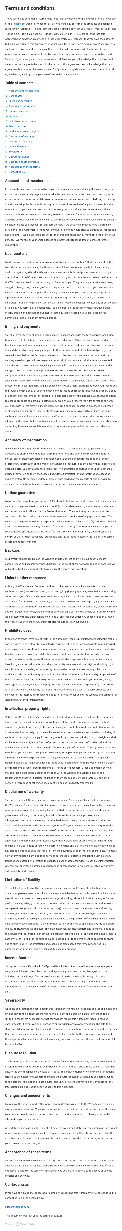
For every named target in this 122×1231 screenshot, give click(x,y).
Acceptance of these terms (24, 166)
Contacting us (17, 171)
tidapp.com (18, 23)
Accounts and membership (24, 90)
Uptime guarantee (19, 111)
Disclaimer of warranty (21, 136)
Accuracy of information (22, 105)
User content (16, 95)
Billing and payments (20, 100)
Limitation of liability (20, 141)
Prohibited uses (17, 126)
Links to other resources (22, 121)
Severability (15, 151)
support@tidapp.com (17, 1206)
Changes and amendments (24, 161)
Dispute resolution (19, 156)
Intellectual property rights (24, 131)
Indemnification (17, 146)
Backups (13, 116)
